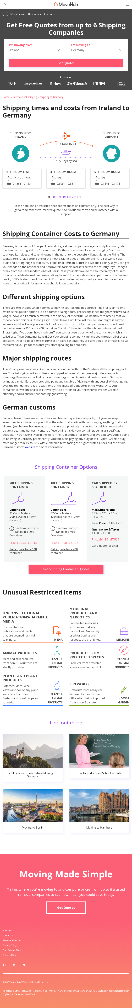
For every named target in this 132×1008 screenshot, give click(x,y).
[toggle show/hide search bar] (3, 4)
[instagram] (24, 965)
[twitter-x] (14, 965)
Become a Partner (12, 940)
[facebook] (4, 965)
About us (7, 930)
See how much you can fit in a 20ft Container (24, 531)
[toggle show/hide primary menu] (127, 4)
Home (6, 97)
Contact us (8, 935)
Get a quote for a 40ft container (64, 551)
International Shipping (25, 97)
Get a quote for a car (105, 546)
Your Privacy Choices (13, 950)
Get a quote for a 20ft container (23, 551)
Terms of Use (9, 955)
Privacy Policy (10, 945)
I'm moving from (20, 45)
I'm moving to (80, 45)
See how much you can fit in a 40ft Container (65, 531)
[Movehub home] (66, 4)
